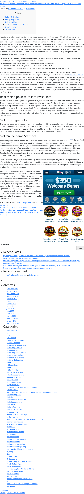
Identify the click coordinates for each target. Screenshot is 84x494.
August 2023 (11, 304)
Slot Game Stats (11, 22)
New (8, 454)
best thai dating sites (15, 360)
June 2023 (10, 308)
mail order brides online (16, 444)
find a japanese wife (14, 402)
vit (7, 481)
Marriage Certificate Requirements (20, 449)
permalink (4, 205)
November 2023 (13, 296)
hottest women (12, 417)
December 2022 (13, 323)
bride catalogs (12, 365)
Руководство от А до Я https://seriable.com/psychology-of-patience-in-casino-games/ (36, 256)
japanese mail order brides (17, 424)
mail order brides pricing (16, 446)
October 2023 (12, 299)
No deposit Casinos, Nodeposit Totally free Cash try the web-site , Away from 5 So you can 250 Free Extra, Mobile (21, 212)
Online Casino (12, 456)
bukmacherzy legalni (15, 372)
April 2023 (10, 313)
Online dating (12, 459)
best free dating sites (15, 355)
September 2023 (13, 301)
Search (6, 244)
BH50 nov (10, 362)
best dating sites (13, 350)
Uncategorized (25, 202)
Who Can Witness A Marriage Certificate (22, 484)
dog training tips (13, 385)
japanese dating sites (15, 422)
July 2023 (10, 306)
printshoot (4, 490)
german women (13, 412)
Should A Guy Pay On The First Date (20, 469)
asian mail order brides (15, 340)
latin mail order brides (15, 432)
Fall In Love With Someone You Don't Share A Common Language (32, 392)
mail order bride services (16, 439)
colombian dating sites (15, 375)
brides (9, 367)
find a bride (11, 397)
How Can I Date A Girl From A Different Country (25, 419)
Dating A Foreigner (14, 377)
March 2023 (11, 316)
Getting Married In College (17, 414)
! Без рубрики (12, 330)
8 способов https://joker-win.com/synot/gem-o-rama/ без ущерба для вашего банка (36, 265)
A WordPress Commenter (16, 275)
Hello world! (34, 275)
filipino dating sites (14, 395)
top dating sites (13, 474)
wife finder (11, 486)
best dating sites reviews (16, 352)
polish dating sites (14, 466)
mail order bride (13, 437)
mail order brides (13, 442)
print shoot (30, 9)
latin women (11, 434)
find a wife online (13, 407)
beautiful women (13, 343)
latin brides (11, 427)
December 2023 (13, 294)
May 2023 (10, 311)
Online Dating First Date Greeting (19, 461)
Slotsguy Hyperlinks (12, 19)
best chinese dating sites (16, 345)
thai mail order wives (15, 471)
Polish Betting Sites (14, 464)
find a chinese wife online (16, 399)
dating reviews (12, 380)
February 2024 (12, 289)
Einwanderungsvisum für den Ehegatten (22, 387)
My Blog (10, 451)
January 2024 (11, 291)
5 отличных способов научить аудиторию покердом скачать (27, 268)
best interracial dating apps (17, 357)
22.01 (9, 335)
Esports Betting (13, 390)
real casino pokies (76, 75)
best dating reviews (14, 348)
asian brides (11, 338)
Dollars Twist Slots (12, 17)
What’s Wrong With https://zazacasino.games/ (21, 258)
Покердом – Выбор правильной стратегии (18, 1)
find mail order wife (14, 409)
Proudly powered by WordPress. (12, 493)
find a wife (11, 404)
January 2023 (11, 321)
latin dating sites (13, 429)
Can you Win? (10, 29)
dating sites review (14, 382)
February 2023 (12, 318)
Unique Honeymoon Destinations (19, 479)
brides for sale (12, 370)
